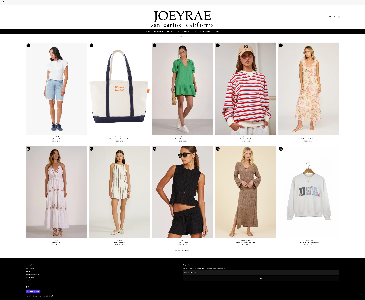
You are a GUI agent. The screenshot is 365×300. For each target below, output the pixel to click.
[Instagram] (3, 2)
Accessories (182, 31)
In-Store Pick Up (30, 277)
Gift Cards (28, 271)
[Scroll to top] (361, 295)
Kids (194, 31)
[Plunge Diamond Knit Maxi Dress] (245, 192)
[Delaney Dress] (56, 192)
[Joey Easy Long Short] (56, 89)
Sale (217, 31)
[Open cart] (338, 17)
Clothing (158, 31)
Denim (169, 31)
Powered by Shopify (47, 296)
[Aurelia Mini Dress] (119, 192)
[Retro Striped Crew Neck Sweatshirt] (245, 89)
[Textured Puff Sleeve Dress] (182, 89)
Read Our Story (30, 269)
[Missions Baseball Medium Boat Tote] (119, 89)
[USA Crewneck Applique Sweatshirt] (309, 192)
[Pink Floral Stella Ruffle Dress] (309, 89)
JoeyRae (38, 296)
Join (261, 278)
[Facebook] (1, 2)
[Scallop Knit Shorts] (182, 192)
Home (148, 31)
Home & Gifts (205, 31)
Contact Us (29, 280)
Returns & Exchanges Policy (33, 274)
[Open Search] (330, 17)
